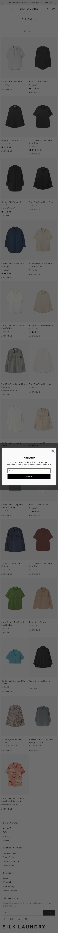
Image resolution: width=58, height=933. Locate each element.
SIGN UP (29, 476)
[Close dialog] (53, 451)
